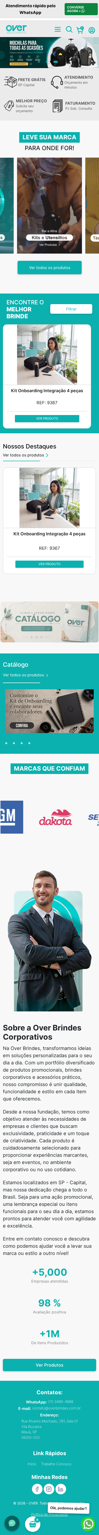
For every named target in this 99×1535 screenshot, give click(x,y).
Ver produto (47, 418)
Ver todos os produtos (49, 267)
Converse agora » (75, 9)
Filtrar (71, 309)
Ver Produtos (49, 1365)
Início (32, 1464)
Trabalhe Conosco (56, 1464)
